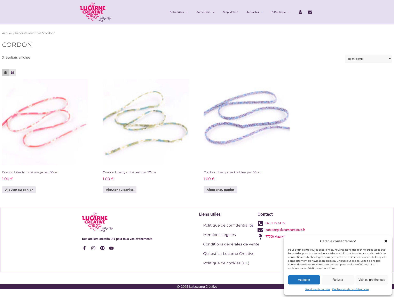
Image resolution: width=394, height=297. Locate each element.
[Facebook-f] (84, 248)
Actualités (252, 12)
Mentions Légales (219, 235)
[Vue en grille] (5, 72)
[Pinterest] (102, 248)
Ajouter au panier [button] (19, 190)
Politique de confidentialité (228, 225)
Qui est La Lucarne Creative (228, 253)
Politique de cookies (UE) (226, 263)
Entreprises (177, 12)
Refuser (338, 279)
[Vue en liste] (12, 72)
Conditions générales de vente (231, 244)
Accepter (304, 279)
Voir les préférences (371, 279)
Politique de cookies (317, 289)
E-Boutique (278, 12)
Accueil (7, 33)
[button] (386, 241)
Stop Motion (230, 12)
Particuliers (203, 12)
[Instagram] (93, 248)
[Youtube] (111, 248)
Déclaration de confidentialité (350, 289)
